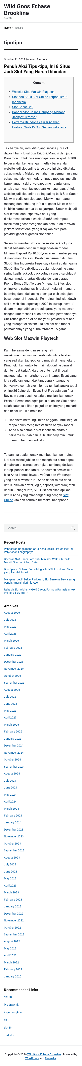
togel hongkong (13, 1012)
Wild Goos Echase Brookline (44, 1054)
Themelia (50, 1058)
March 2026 (11, 640)
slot (6, 1019)
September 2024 (14, 766)
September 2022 (14, 934)
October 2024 (12, 759)
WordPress (32, 1058)
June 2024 (10, 787)
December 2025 (13, 661)
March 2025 (11, 724)
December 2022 (13, 913)
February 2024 (13, 815)
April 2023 (10, 885)
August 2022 (12, 941)
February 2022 (13, 969)
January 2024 (12, 822)
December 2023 (13, 829)
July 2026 (10, 619)
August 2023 (12, 857)
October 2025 (12, 675)
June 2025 (10, 703)
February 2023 (13, 899)
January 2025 (12, 738)
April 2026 (10, 633)
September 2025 (14, 682)
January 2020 (12, 976)
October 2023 (12, 843)
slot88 (8, 997)
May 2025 (10, 710)
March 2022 (11, 962)
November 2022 (14, 920)
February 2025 (13, 731)
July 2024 (10, 780)
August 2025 (12, 689)
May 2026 (10, 626)
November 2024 (14, 752)
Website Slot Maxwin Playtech (33, 92)
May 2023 (10, 878)
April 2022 (10, 955)
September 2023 (14, 850)
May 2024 (10, 794)
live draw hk (11, 1004)
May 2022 (10, 948)
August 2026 (12, 612)
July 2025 (10, 696)
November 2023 (14, 836)
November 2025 (14, 668)
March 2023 (11, 892)
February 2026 (13, 647)
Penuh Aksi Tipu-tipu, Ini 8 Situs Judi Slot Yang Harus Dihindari (37, 69)
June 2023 (10, 871)
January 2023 (12, 906)
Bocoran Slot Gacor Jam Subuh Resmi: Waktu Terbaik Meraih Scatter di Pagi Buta (37, 561)
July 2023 (10, 864)
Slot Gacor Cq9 (22, 107)
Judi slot (9, 1035)
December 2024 (13, 745)
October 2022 (12, 927)
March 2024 (11, 808)
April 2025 (10, 717)
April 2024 (10, 801)
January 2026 (12, 654)
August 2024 (12, 773)
